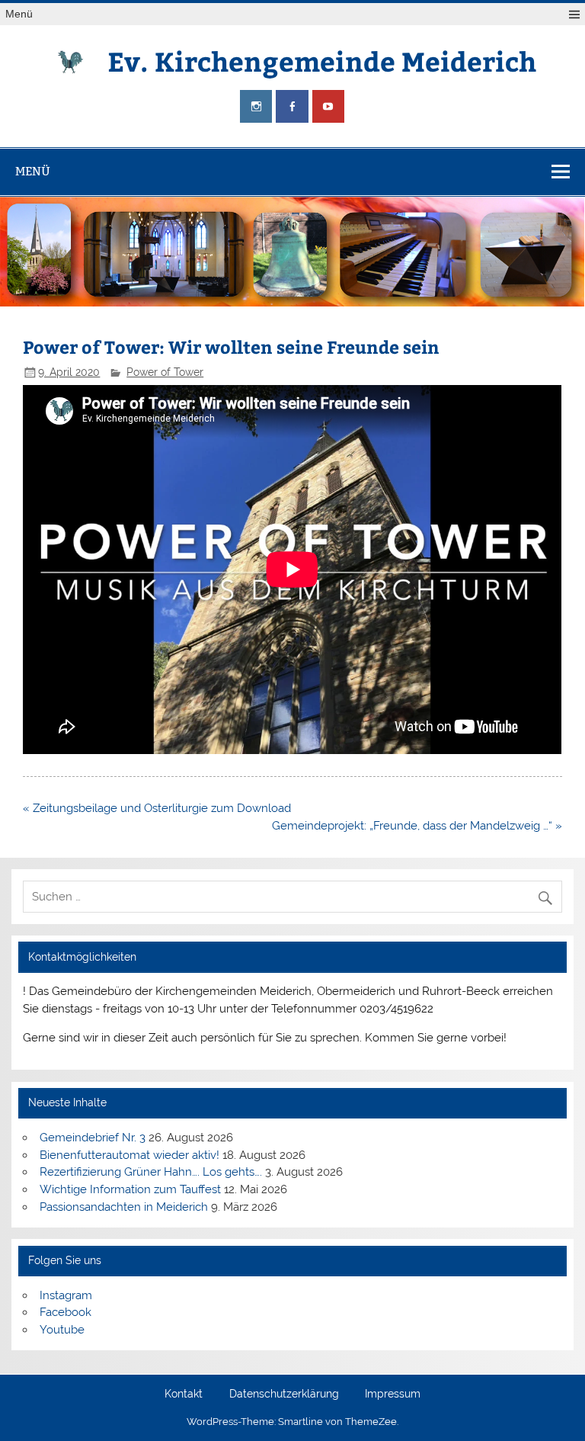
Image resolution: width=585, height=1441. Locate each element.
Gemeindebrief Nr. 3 (92, 1137)
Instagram (66, 1295)
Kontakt (184, 1394)
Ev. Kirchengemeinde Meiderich (321, 61)
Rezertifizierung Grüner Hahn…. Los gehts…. (151, 1172)
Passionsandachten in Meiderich (124, 1207)
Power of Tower (164, 372)
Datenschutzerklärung (284, 1394)
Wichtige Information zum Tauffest (130, 1189)
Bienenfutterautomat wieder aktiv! (129, 1155)
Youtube (62, 1330)
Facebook (65, 1312)
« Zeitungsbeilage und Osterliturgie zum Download (157, 808)
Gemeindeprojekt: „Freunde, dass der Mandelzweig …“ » (417, 826)
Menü (19, 14)
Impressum (392, 1394)
